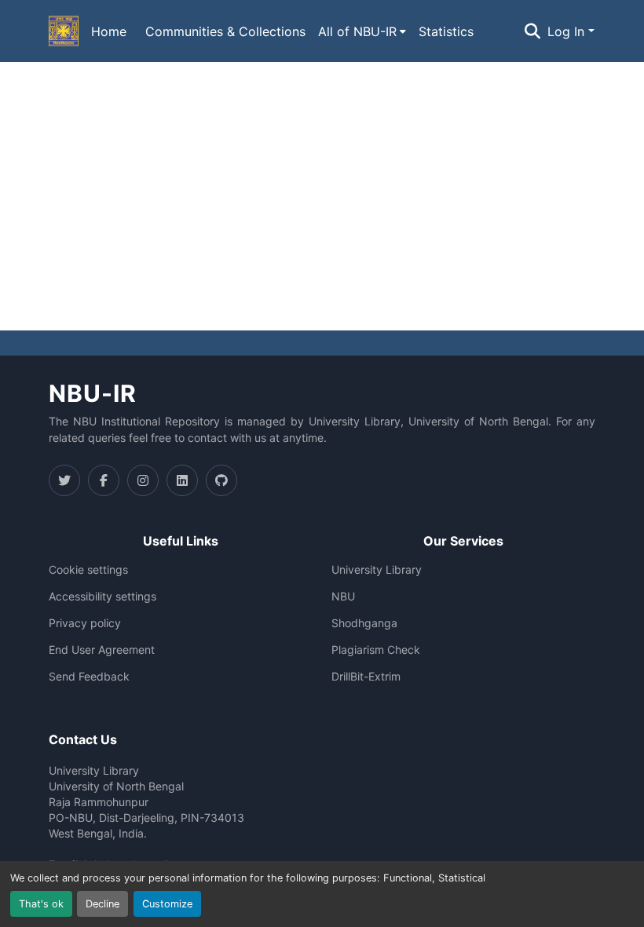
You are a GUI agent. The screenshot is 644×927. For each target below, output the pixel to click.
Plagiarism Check (375, 649)
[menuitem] (362, 31)
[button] (64, 31)
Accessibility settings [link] (102, 596)
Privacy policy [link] (85, 623)
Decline (102, 904)
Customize (167, 904)
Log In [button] (567, 31)
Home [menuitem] (108, 31)
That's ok (41, 904)
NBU (343, 596)
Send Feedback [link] (89, 676)
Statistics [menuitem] (446, 31)
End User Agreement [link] (102, 649)
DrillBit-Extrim (366, 676)
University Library (376, 569)
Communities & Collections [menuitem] (225, 31)
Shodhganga (364, 623)
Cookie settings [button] (88, 569)
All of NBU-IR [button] (357, 31)
